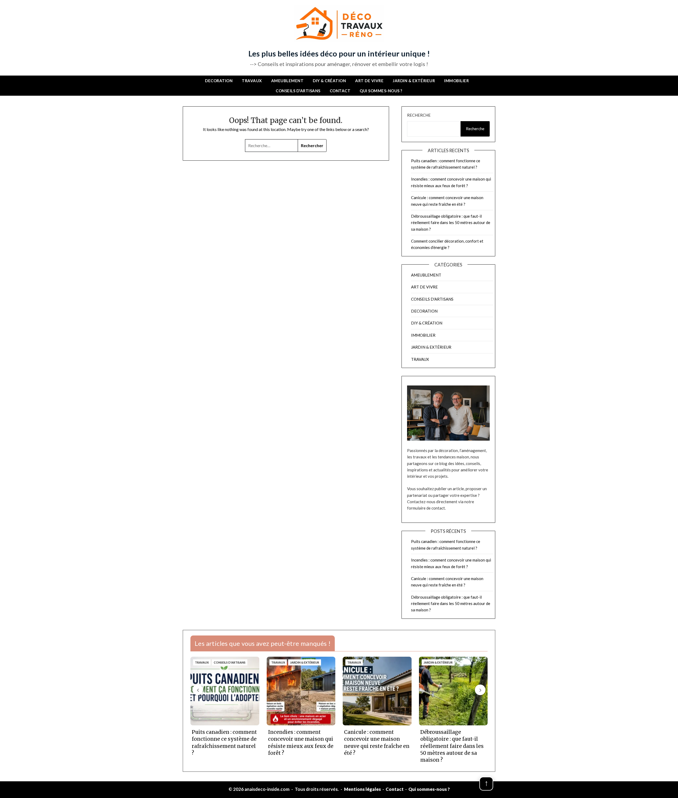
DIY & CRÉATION (329, 80)
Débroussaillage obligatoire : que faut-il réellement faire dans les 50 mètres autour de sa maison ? (450, 222)
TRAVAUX (252, 80)
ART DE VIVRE (369, 80)
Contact (340, 90)
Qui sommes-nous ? (381, 90)
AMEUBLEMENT (287, 80)
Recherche (419, 115)
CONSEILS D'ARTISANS (432, 299)
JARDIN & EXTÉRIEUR (414, 80)
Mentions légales (362, 789)
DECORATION (219, 80)
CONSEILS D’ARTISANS (298, 90)
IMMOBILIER (456, 80)
